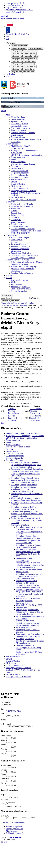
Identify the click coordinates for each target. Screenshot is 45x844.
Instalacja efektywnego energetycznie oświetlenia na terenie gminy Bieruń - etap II (27, 623)
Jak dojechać (16, 213)
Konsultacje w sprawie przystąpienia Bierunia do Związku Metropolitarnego (30, 641)
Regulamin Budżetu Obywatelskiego (24, 559)
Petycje (14, 182)
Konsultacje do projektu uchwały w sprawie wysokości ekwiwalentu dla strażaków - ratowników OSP (25, 480)
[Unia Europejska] (8, 32)
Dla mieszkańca (19, 303)
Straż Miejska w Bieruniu (21, 289)
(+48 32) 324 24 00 (13, 711)
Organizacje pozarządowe (21, 128)
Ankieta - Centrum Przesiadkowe (13, 411)
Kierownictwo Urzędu (20, 237)
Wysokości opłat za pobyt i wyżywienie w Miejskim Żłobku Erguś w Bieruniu (26, 499)
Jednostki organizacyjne (20, 246)
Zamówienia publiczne (20, 249)
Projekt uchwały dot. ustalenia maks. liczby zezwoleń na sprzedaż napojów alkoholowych (30, 565)
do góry (4, 842)
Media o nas (16, 186)
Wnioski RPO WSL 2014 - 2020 (29, 605)
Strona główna (6, 303)
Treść (3, 423)
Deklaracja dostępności (15, 833)
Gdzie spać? (16, 217)
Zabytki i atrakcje (18, 215)
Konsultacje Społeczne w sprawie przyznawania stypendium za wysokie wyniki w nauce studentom (26, 464)
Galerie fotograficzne (19, 226)
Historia (14, 211)
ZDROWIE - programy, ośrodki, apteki (26, 155)
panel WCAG (15, 12)
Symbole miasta (17, 121)
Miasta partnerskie (18, 119)
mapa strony (14, 7)
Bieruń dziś (15, 208)
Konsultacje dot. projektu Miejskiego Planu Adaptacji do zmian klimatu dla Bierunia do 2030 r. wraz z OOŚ (28, 539)
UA (7, 39)
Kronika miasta (17, 224)
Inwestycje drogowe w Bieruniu (23, 191)
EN (7, 36)
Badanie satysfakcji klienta (21, 253)
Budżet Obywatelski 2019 (26, 581)
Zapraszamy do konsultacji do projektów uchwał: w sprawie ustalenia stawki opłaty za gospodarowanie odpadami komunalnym (27, 472)
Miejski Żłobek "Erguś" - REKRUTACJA (21, 147)
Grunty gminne (17, 135)
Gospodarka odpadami (20, 173)
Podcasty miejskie (18, 137)
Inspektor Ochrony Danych (22, 273)
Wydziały (14, 282)
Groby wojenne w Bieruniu (22, 204)
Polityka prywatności (14, 829)
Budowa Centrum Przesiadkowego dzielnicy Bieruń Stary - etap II (30, 635)
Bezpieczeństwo (17, 168)
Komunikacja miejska (19, 175)
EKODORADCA (18, 197)
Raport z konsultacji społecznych (13, 418)
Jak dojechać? (16, 284)
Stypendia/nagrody (18, 162)
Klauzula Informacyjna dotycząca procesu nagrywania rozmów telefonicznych (24, 268)
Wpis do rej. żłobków (24, 627)
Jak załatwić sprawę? (19, 244)
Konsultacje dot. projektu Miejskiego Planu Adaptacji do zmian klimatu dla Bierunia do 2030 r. (28, 552)
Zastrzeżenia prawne (14, 826)
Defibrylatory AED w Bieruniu (23, 200)
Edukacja (14, 159)
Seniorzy (14, 166)
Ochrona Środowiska (19, 171)
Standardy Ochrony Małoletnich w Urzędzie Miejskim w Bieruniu (24, 256)
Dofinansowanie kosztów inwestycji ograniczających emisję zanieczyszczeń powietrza (26, 520)
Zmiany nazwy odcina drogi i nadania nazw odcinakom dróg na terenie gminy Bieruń (29, 612)
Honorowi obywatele (19, 124)
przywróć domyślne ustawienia (23, 72)
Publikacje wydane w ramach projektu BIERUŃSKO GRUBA (26, 232)
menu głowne (15, 3)
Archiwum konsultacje (19, 305)
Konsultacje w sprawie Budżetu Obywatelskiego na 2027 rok (23, 508)
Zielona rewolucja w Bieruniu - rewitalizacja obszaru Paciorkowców (28, 600)
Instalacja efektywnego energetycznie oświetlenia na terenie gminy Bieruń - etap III (28, 585)
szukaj (3, 298)
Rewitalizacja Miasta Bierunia (23, 133)
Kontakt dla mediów (19, 291)
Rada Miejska (16, 240)
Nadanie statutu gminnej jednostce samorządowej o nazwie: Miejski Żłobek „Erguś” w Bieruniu (27, 513)
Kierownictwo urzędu (19, 280)
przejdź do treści (16, 5)
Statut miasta (16, 251)
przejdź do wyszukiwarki (19, 10)
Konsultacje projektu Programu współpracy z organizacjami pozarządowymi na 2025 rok (23, 489)
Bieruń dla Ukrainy (18, 117)
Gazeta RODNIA (18, 184)
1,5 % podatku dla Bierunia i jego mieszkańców (25, 436)
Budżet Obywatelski (19, 179)
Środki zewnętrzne (18, 130)
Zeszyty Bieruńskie (18, 222)
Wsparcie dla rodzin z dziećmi (23, 164)
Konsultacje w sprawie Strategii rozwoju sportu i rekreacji (28, 546)
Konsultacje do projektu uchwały (24, 485)
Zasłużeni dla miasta (19, 126)
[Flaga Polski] (10, 26)
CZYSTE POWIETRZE (21, 188)
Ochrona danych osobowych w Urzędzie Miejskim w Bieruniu (27, 263)
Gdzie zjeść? (16, 220)
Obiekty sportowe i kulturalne (22, 229)
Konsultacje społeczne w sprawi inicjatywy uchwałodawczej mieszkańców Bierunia (28, 576)
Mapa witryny (11, 831)
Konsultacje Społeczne (20, 177)
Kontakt (14, 242)
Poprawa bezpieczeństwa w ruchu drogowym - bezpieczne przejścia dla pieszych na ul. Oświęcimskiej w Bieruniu (29, 592)
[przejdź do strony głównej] (15, 89)
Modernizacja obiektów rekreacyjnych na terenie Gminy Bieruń (28, 647)
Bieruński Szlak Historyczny (22, 206)
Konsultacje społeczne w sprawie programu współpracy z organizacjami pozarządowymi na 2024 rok (29, 530)
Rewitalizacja (21, 607)
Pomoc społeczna (18, 157)
